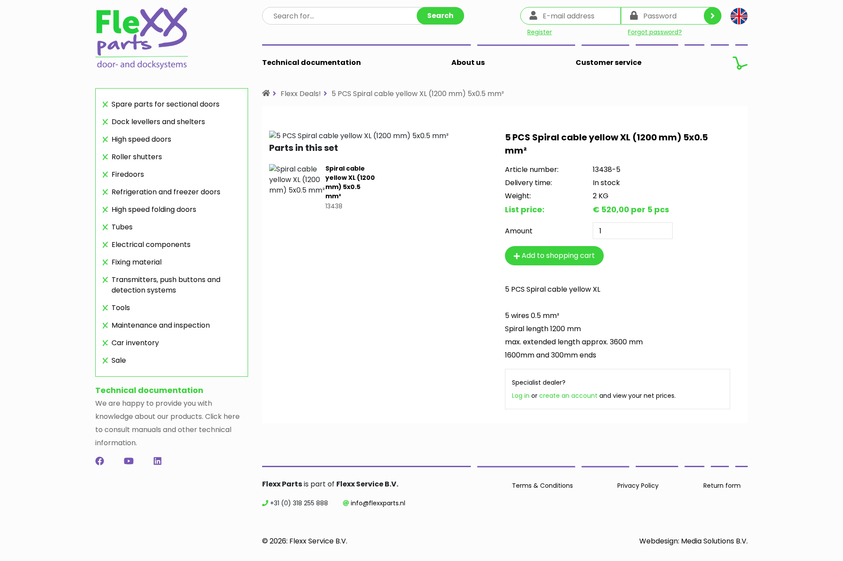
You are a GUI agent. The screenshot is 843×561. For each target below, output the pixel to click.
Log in (521, 395)
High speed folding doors (154, 209)
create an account (568, 395)
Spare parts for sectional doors (166, 104)
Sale (119, 360)
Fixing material (137, 262)
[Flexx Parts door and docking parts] (141, 40)
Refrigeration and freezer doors (166, 192)
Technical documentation (311, 62)
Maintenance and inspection (161, 325)
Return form (722, 485)
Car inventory (135, 343)
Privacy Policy (638, 485)
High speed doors (141, 139)
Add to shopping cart (557, 255)
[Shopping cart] (740, 63)
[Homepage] (266, 93)
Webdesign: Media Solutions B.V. (693, 541)
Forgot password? (655, 32)
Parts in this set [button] (303, 148)
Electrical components (151, 244)
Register (539, 32)
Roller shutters (137, 157)
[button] (739, 16)
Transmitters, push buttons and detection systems (166, 285)
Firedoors (128, 174)
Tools (121, 308)
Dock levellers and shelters (158, 122)
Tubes (122, 227)
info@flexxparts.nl (378, 503)
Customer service (608, 62)
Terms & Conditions (542, 485)
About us (468, 62)
